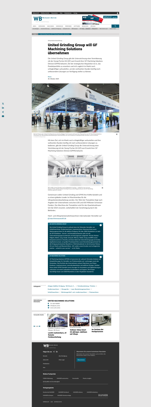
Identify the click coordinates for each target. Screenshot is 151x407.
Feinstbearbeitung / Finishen (86, 286)
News (49, 76)
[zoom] (116, 134)
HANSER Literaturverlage (64, 395)
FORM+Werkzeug (48, 378)
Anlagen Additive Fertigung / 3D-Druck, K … (61, 286)
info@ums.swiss (55, 305)
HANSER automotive (62, 378)
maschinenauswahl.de (58, 218)
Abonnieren (81, 360)
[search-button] (115, 26)
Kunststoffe (75, 378)
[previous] (34, 326)
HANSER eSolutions (92, 392)
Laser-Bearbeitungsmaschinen (80, 289)
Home (35, 34)
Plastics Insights (87, 378)
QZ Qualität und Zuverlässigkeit (51, 381)
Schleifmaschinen (53, 292)
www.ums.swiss (55, 307)
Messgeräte (65, 289)
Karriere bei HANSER (48, 392)
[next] (39, 326)
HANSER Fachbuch (63, 392)
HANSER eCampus (48, 395)
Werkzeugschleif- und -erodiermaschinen (74, 292)
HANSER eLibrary (78, 392)
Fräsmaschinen (93, 292)
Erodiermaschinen (53, 289)
